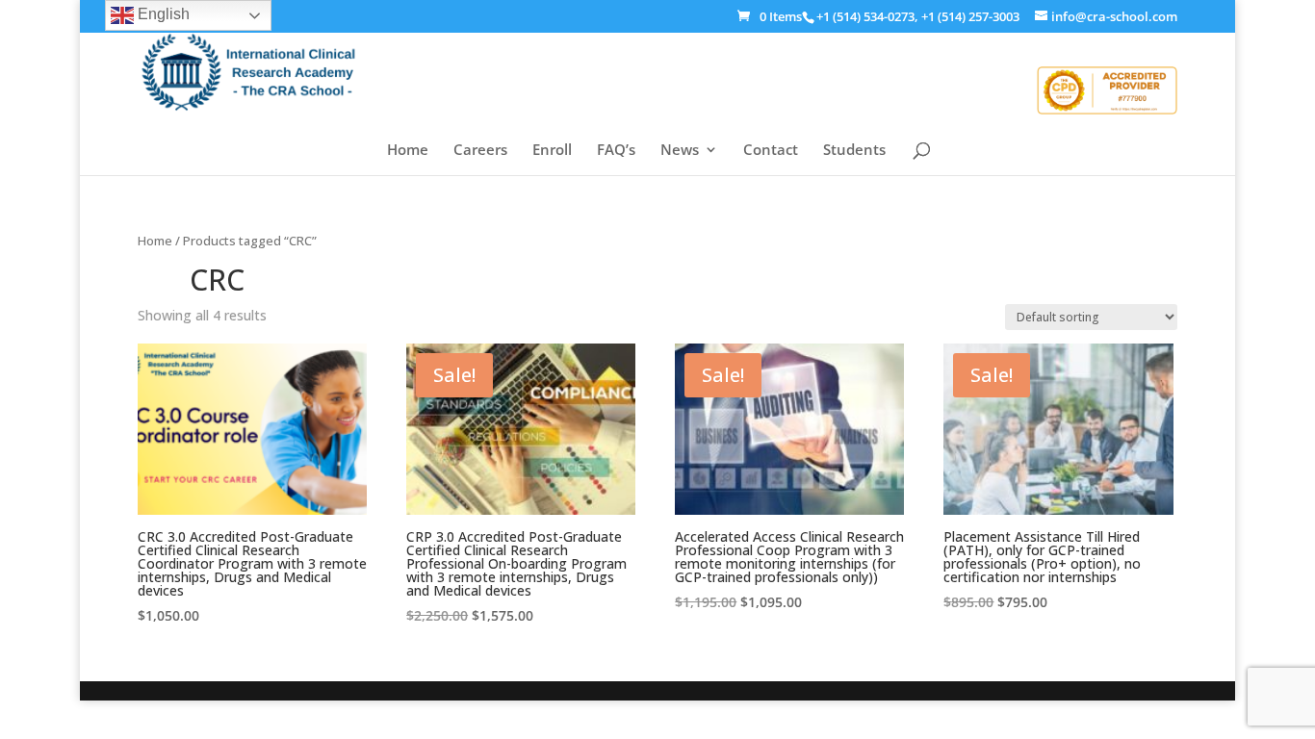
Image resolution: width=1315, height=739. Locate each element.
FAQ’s (616, 150)
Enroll (552, 150)
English (162, 14)
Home (407, 150)
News (679, 150)
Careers (480, 150)
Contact (770, 150)
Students (854, 150)
